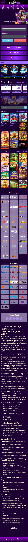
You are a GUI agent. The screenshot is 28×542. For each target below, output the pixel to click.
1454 (17, 88)
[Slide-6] (15, 21)
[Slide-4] (12, 21)
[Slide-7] (17, 21)
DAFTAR (20, 40)
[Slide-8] (19, 21)
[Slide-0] (5, 21)
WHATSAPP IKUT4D (14, 48)
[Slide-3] (10, 21)
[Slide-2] (8, 21)
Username (4, 27)
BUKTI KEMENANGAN (14, 53)
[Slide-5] (14, 21)
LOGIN (7, 40)
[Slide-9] (21, 21)
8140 (6, 88)
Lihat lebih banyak (21, 82)
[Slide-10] (23, 21)
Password (5, 33)
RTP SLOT (14, 58)
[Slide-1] (7, 21)
